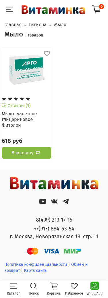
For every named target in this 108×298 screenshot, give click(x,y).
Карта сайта (35, 270)
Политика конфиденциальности (35, 264)
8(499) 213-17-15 (54, 220)
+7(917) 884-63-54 (54, 229)
